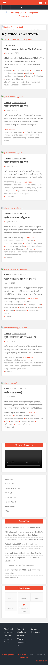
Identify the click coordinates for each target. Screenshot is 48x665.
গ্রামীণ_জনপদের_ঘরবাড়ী (27, 421)
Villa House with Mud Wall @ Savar (23, 48)
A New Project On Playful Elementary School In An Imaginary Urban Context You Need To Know (24, 533)
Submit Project (10, 502)
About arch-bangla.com (9, 630)
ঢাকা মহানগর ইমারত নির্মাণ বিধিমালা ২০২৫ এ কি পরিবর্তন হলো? (22, 549)
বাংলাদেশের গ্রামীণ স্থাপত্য (13, 255)
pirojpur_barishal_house (33, 132)
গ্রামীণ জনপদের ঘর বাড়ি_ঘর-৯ (16, 162)
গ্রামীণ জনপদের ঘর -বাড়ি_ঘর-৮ (16, 217)
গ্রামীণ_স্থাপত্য (26, 85)
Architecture (9, 45)
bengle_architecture (22, 302)
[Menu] (3, 2)
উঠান (40, 307)
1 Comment (9, 196)
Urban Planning (10, 497)
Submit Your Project (8, 641)
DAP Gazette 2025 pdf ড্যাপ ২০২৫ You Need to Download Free (22, 559)
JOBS (7, 511)
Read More (10, 129)
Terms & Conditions (21, 630)
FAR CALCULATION (12, 488)
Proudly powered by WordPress (14, 654)
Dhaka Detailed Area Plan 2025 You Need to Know (24, 540)
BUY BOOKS (9, 484)
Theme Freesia (23, 657)
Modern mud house (21, 70)
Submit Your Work (22, 644)
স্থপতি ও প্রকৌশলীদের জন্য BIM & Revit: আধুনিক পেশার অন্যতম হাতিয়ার (22, 571)
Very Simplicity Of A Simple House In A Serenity (23, 553)
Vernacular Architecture (34, 76)
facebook (23, 598)
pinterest (10, 608)
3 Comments (10, 427)
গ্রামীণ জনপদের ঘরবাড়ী (13, 392)
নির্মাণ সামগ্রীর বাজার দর (11, 578)
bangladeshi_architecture (24, 240)
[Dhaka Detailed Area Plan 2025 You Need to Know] (13, 27)
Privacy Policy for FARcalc (24, 609)
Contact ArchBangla (35, 630)
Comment (8, 258)
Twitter (37, 598)
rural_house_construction (15, 246)
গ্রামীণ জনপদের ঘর (21, 310)
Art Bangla (9, 493)
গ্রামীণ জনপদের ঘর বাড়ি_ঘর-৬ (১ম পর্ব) (20, 337)
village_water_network (33, 188)
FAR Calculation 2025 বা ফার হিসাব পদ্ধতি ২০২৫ (21, 544)
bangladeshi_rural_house (13, 132)
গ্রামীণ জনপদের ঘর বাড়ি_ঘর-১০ (17, 106)
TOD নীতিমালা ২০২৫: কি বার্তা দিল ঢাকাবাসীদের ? (19, 565)
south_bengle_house (34, 246)
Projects (7, 636)
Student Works (10, 479)
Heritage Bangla (19, 102)
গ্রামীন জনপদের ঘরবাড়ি (19, 138)
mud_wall (28, 73)
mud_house (36, 70)
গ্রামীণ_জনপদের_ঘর (33, 191)
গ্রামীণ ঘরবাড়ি (29, 135)
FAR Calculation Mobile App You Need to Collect (23, 527)
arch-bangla (8, 240)
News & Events (10, 506)
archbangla (8, 70)
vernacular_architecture (14, 79)
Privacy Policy (41, 661)
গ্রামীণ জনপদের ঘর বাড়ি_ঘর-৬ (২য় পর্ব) (20, 278)
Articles (7, 102)
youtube (10, 598)
